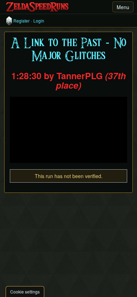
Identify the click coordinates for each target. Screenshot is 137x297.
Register (21, 21)
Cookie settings (25, 292)
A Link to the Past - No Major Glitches (69, 50)
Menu (123, 7)
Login (38, 21)
